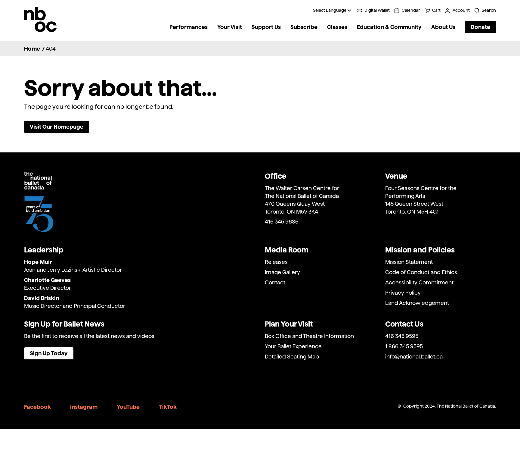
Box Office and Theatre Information (309, 336)
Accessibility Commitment (419, 282)
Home (32, 49)
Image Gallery (282, 272)
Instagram (84, 407)
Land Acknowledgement (417, 303)
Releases (276, 262)
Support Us (266, 27)
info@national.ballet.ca (414, 356)
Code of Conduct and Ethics (421, 272)
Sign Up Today (49, 353)
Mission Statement (409, 262)
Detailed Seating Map (292, 356)
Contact (275, 282)
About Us (443, 27)
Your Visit (229, 27)
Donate (480, 27)
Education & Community (389, 27)
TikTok (168, 407)
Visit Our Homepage (56, 127)
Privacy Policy (403, 293)
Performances (188, 27)
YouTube (128, 407)
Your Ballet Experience (293, 346)
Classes (337, 27)
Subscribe (303, 27)
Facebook (37, 407)
